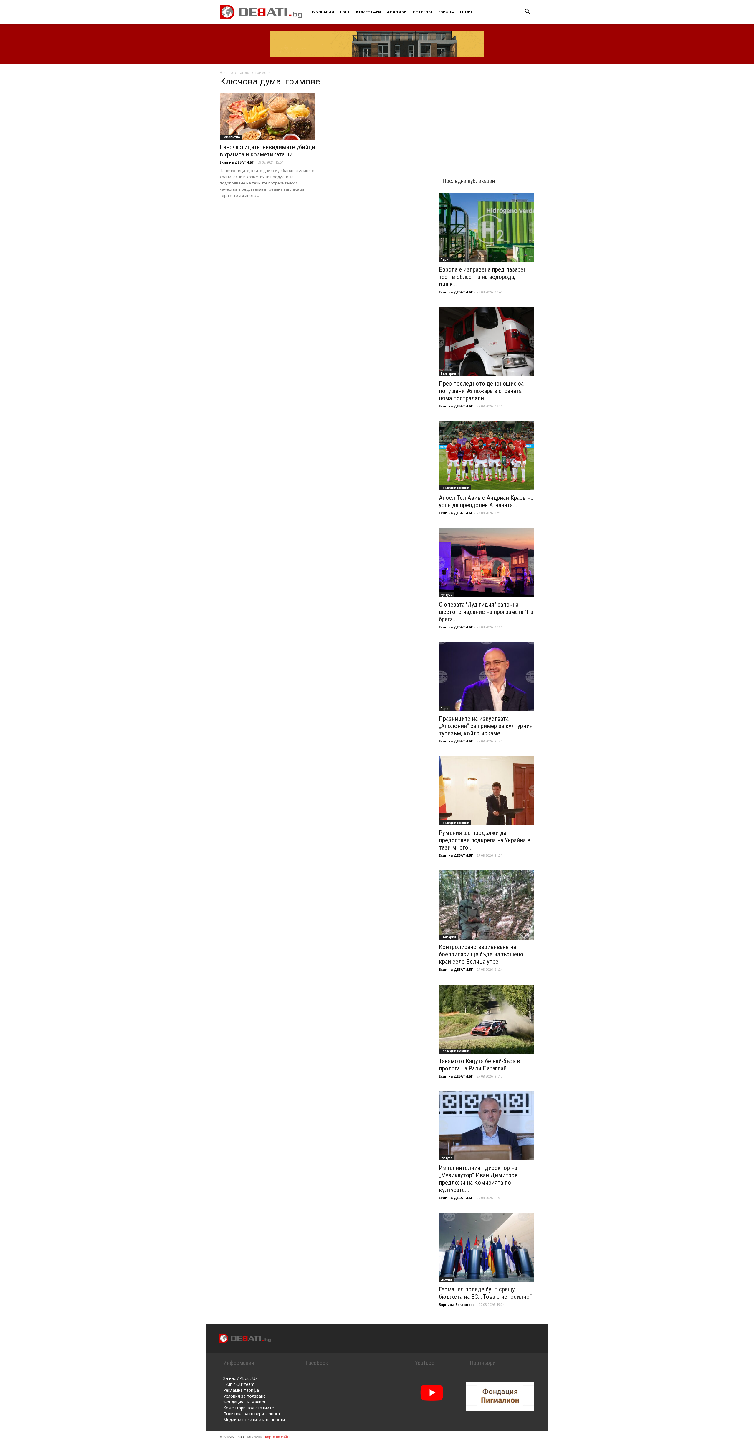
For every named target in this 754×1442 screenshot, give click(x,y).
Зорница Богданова (457, 1304)
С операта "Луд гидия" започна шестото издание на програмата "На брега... (486, 612)
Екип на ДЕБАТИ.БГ (237, 162)
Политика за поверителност (251, 1413)
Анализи (397, 11)
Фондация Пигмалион (245, 1402)
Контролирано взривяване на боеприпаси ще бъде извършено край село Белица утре (481, 954)
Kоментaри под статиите (248, 1408)
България (323, 11)
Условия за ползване (244, 1396)
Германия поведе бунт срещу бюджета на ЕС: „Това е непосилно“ (485, 1293)
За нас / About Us (240, 1378)
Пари (445, 259)
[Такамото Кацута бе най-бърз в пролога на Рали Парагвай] (486, 1019)
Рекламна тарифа (241, 1390)
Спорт (466, 11)
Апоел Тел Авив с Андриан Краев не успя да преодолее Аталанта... (486, 501)
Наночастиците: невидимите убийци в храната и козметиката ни (267, 151)
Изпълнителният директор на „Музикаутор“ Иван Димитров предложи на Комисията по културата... (478, 1178)
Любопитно (230, 137)
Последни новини (455, 488)
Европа (446, 11)
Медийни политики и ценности (254, 1419)
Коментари (368, 11)
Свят (345, 11)
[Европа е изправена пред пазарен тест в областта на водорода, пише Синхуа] (486, 227)
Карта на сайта (278, 1436)
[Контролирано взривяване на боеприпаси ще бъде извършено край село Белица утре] (486, 905)
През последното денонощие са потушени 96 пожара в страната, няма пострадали (481, 391)
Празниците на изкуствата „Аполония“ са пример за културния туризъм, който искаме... (486, 726)
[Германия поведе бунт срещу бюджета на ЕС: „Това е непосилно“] (486, 1247)
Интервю (422, 11)
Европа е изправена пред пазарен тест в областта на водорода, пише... (483, 277)
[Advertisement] (486, 115)
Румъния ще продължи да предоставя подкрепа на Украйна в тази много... (484, 840)
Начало (226, 72)
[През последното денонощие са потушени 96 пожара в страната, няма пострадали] (486, 341)
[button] (527, 12)
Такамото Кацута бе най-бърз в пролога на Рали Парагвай (479, 1065)
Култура (446, 594)
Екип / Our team (238, 1384)
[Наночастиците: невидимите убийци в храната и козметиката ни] (267, 116)
